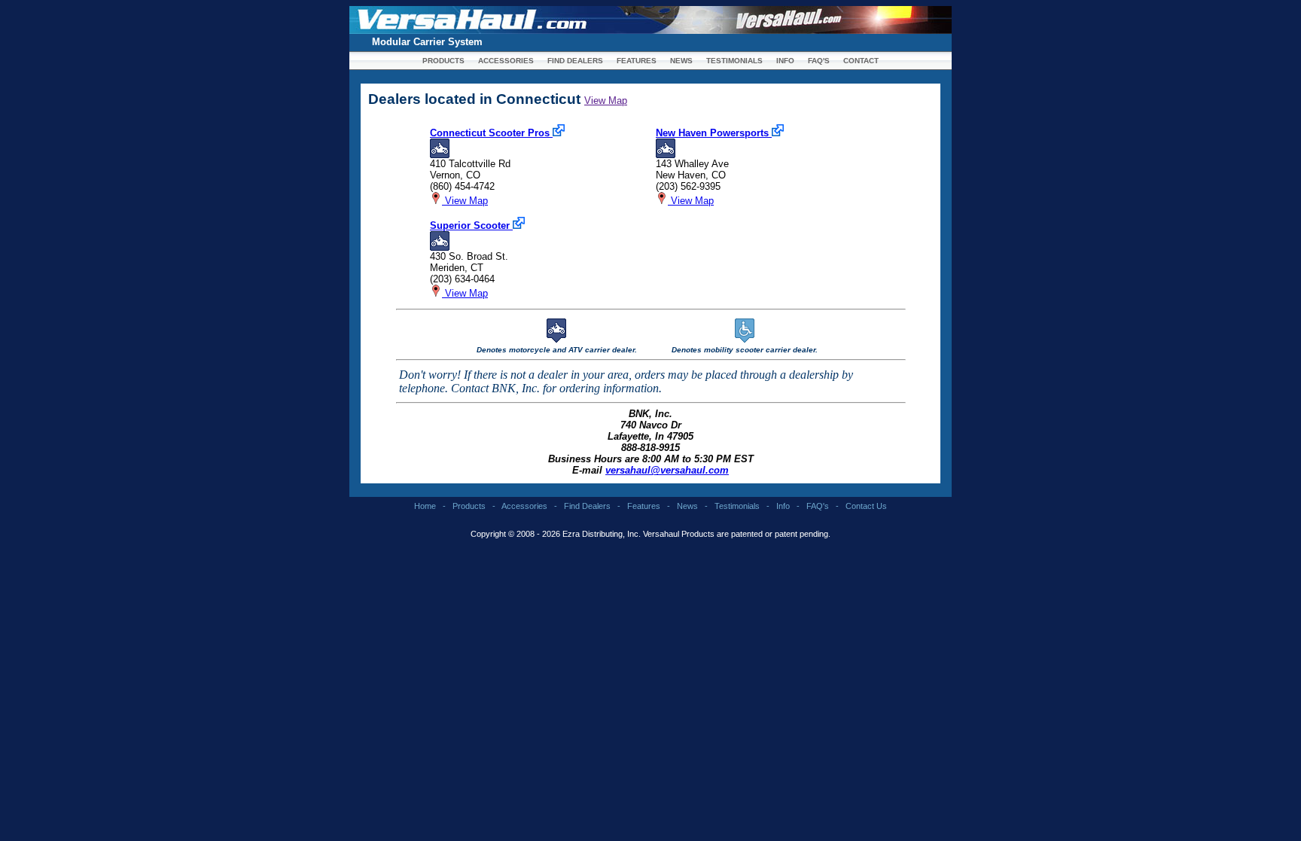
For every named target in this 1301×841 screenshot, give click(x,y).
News (687, 505)
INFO (785, 60)
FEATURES (637, 60)
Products (469, 505)
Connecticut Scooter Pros (491, 133)
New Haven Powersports (714, 133)
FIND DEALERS (575, 60)
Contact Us (866, 505)
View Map (605, 100)
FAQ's (817, 505)
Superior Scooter (471, 225)
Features (643, 505)
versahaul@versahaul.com (667, 470)
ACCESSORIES (506, 60)
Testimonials (737, 505)
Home (425, 505)
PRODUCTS (443, 60)
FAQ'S (819, 60)
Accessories (524, 505)
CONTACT (861, 60)
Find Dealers (587, 505)
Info (783, 505)
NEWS (681, 60)
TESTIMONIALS (734, 60)
